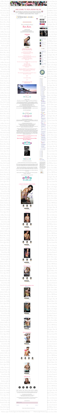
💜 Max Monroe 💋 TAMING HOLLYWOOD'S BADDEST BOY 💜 (43, 124)
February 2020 (42, 148)
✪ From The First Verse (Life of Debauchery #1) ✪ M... (43, 106)
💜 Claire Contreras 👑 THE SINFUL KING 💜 (43, 142)
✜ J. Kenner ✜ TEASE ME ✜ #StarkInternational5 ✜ (43, 129)
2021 (41, 84)
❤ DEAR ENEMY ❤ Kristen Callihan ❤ (43, 96)
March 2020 (42, 95)
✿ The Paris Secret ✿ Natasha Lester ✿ (43, 108)
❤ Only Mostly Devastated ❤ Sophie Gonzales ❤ (43, 147)
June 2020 (42, 92)
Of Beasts (42, 42)
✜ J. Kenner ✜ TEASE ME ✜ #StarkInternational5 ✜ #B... (43, 121)
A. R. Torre (42, 64)
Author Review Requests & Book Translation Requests (18, 6)
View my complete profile (42, 160)
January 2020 (42, 149)
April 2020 (42, 94)
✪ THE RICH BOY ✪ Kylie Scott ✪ (43, 133)
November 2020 (43, 87)
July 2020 (42, 91)
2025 (41, 80)
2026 (41, 79)
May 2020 (42, 93)
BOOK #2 (27, 301)
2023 (41, 82)
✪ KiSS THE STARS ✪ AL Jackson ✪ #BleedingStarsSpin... (43, 140)
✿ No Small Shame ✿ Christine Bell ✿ (43, 131)
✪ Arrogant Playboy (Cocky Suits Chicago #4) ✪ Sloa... (43, 110)
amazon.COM (32, 6)
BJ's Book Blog (42, 159)
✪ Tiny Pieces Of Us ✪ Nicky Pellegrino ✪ (43, 103)
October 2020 (42, 88)
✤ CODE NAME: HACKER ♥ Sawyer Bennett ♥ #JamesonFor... (43, 99)
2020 (41, 85)
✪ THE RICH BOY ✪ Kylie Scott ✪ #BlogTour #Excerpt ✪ (43, 127)
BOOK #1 (27, 286)
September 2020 (43, 89)
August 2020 (42, 90)
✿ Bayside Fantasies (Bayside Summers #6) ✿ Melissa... (43, 118)
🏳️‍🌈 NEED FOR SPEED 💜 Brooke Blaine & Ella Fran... (43, 101)
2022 (41, 83)
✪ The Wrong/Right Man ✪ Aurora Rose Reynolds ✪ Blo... (43, 145)
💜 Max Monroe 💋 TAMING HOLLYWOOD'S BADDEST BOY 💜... (43, 115)
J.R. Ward (42, 56)
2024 (41, 81)
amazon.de (29, 6)
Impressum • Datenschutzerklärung (38, 6)
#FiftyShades (26, 6)
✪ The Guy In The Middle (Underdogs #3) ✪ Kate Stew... (43, 137)
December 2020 (43, 86)
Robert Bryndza (43, 46)
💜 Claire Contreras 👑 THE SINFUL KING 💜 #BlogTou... (43, 135)
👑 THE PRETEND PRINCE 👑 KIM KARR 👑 (43, 113)
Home (11, 6)
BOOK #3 (27, 317)
